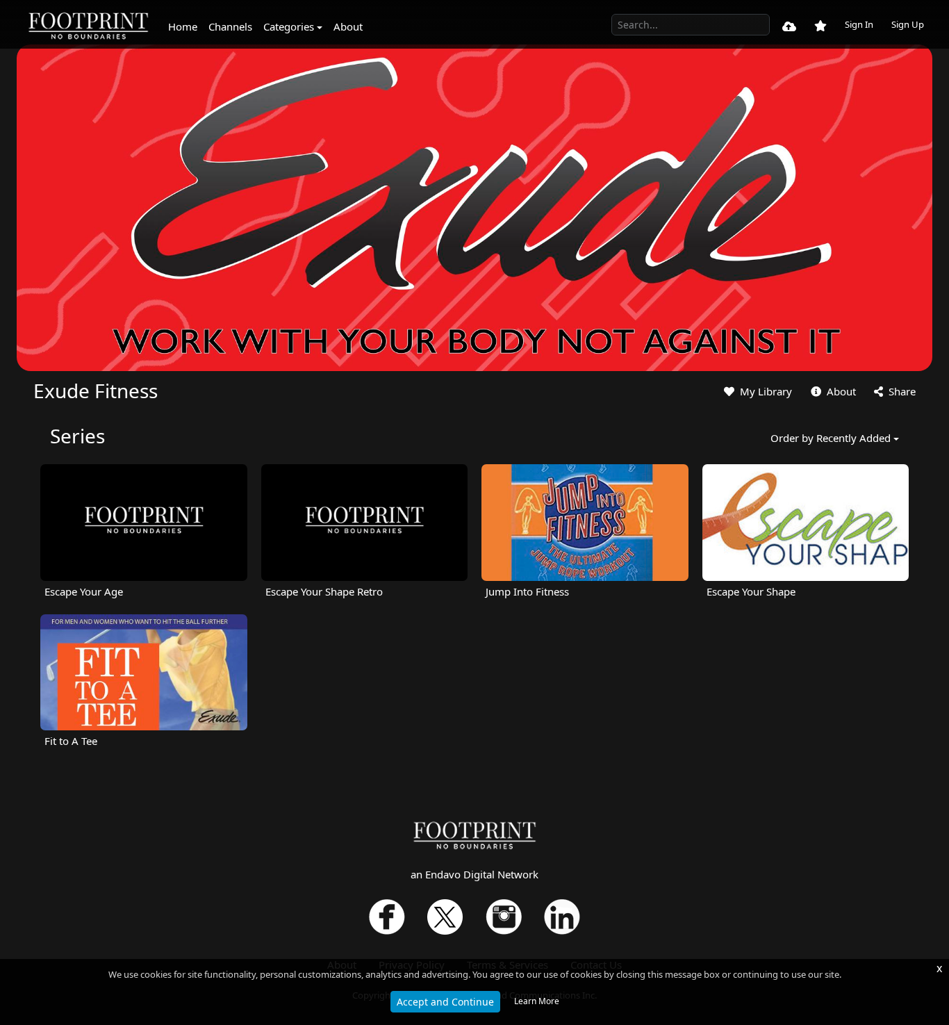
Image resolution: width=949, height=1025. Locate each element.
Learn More (536, 1001)
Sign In (859, 24)
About (348, 26)
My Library (764, 391)
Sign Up (907, 24)
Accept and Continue (445, 1001)
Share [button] (901, 391)
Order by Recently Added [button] (830, 438)
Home (182, 26)
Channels (230, 26)
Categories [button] (288, 26)
